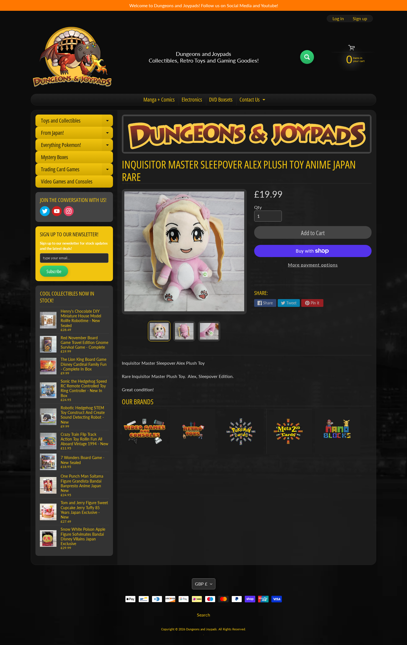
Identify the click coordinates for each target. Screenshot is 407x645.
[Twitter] (45, 211)
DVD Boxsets (221, 99)
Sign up (360, 18)
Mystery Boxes (54, 157)
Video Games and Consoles (66, 181)
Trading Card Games (77, 170)
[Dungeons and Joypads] (72, 57)
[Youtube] (57, 211)
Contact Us (253, 100)
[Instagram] (69, 211)
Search (203, 614)
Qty (258, 207)
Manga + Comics (159, 99)
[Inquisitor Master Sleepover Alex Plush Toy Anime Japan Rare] (159, 331)
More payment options (313, 264)
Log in (338, 18)
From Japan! (77, 134)
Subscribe (54, 271)
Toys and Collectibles (77, 122)
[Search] (307, 57)
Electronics (192, 99)
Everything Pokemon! (77, 146)
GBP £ (201, 583)
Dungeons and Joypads (201, 629)
